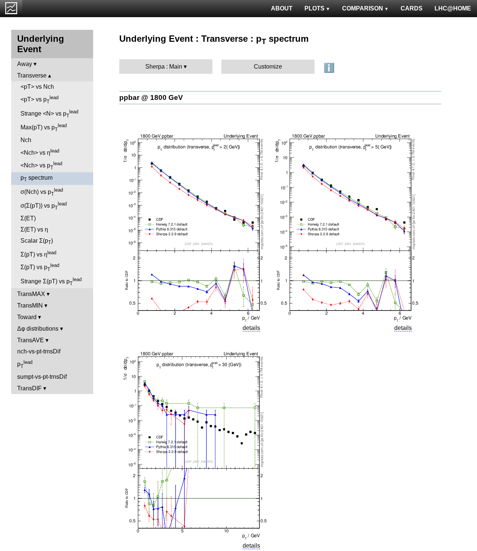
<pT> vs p (39, 99)
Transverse (32, 75)
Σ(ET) (28, 218)
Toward (27, 317)
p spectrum (36, 178)
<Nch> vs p (41, 165)
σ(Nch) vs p (41, 192)
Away (24, 64)
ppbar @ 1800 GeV (151, 97)
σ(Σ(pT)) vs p (43, 206)
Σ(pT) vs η (38, 254)
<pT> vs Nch (37, 87)
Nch (25, 140)
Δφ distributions (38, 328)
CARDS (412, 8)
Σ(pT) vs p (39, 267)
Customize (268, 66)
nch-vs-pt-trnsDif (38, 351)
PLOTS (314, 8)
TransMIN (30, 305)
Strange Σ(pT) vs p (51, 281)
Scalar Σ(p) (36, 241)
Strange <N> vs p (49, 114)
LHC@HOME (453, 8)
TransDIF (29, 388)
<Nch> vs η (39, 152)
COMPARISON (362, 8)
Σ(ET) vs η (34, 229)
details (251, 328)
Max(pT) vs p (43, 127)
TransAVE (30, 340)
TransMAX (31, 294)
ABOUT (282, 8)
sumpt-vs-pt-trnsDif (42, 377)
